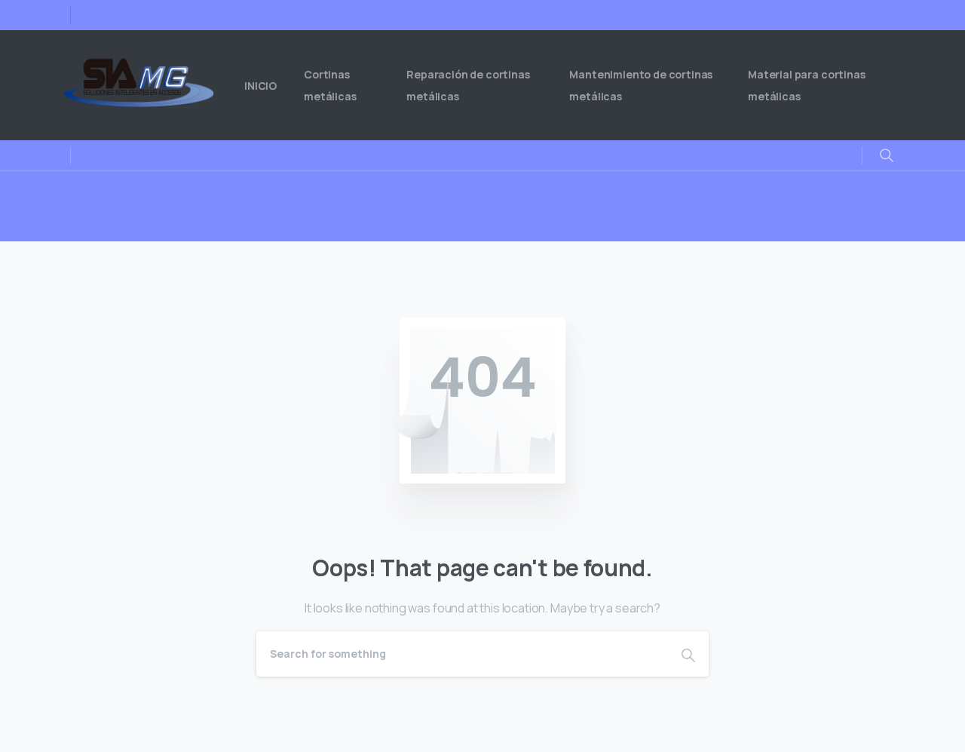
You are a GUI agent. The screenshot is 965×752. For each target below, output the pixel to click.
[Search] (688, 654)
